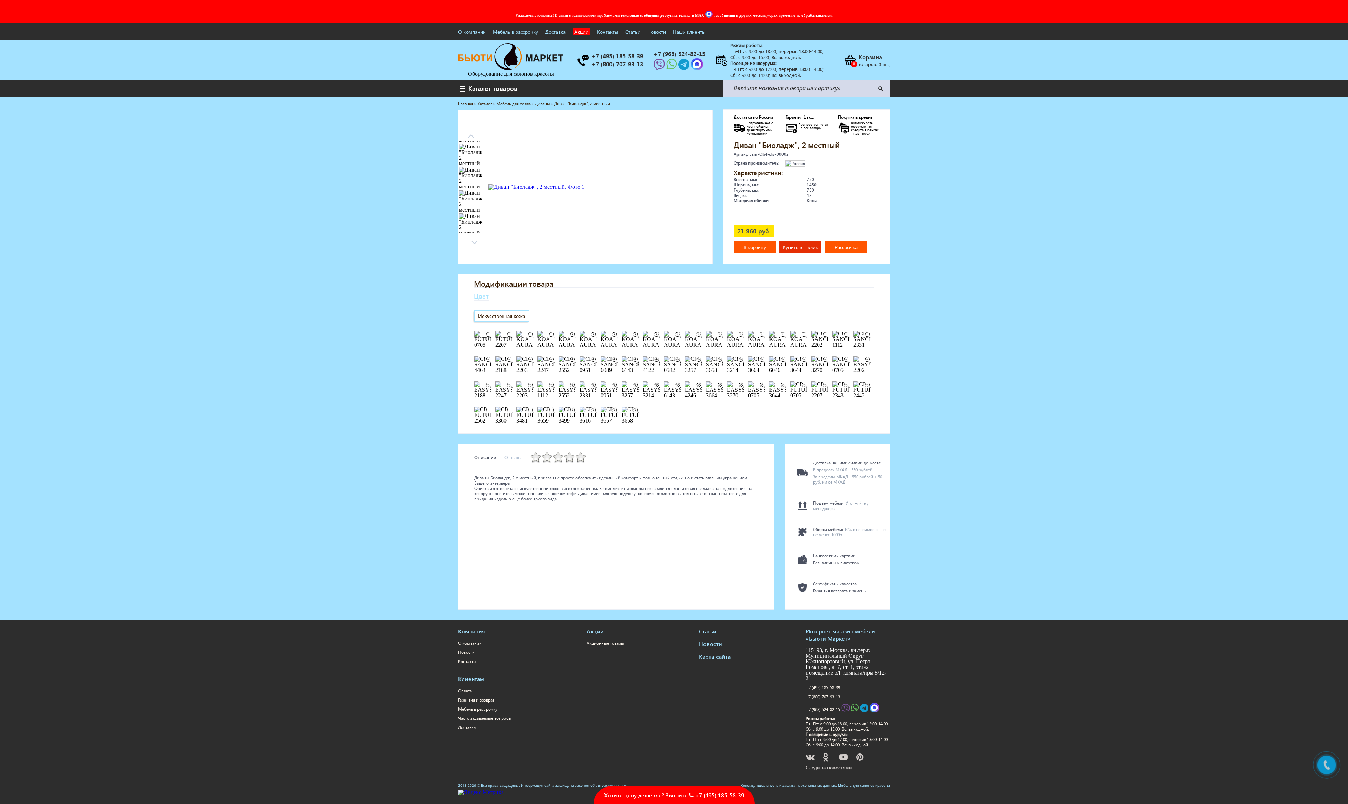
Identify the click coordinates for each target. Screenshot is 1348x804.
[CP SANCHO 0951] (593, 359)
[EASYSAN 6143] (677, 384)
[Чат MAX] (709, 15)
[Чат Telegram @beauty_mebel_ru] (684, 66)
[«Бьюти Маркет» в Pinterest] (860, 758)
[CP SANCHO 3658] (719, 359)
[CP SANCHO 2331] (867, 334)
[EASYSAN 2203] (530, 384)
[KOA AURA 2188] (593, 334)
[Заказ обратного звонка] (582, 60)
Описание (485, 457)
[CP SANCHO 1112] (846, 334)
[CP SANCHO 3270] (824, 359)
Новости (656, 31)
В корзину (755, 247)
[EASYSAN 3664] (719, 384)
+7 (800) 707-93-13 (823, 696)
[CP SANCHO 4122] (656, 359)
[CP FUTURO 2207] (824, 384)
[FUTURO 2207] (509, 334)
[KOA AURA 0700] (551, 334)
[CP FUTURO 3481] (530, 410)
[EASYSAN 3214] (656, 384)
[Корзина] (850, 60)
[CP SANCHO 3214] (740, 359)
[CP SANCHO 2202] (824, 334)
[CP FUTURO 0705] (803, 384)
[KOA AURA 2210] (677, 334)
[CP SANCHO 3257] (698, 359)
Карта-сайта (715, 656)
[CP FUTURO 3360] (509, 410)
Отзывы (513, 457)
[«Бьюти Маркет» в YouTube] (844, 758)
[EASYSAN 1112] (551, 384)
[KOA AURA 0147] (530, 334)
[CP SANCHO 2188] (509, 359)
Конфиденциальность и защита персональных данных (788, 785)
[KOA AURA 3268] (740, 334)
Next (470, 133)
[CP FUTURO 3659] (551, 410)
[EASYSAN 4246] (698, 384)
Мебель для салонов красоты (864, 785)
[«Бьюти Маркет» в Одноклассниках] (826, 758)
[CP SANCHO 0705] (846, 359)
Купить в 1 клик (800, 247)
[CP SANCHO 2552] (572, 359)
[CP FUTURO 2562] (487, 410)
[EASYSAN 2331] (593, 384)
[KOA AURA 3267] (719, 334)
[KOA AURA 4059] (761, 334)
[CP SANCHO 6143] (635, 359)
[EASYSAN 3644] (782, 384)
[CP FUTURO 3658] (635, 410)
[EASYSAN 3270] (740, 384)
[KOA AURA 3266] (698, 334)
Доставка (555, 31)
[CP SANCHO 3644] (803, 359)
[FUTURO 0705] (487, 334)
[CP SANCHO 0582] (677, 359)
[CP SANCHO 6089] (614, 359)
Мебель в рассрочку (515, 31)
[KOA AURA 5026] (782, 334)
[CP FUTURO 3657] (614, 410)
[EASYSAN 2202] (867, 359)
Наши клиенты (689, 31)
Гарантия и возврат (476, 700)
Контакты (607, 31)
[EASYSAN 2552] (572, 384)
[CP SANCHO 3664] (761, 359)
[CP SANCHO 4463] (487, 359)
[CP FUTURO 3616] (593, 410)
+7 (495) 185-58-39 (823, 687)
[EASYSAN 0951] (614, 384)
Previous (474, 240)
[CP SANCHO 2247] (551, 359)
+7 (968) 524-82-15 (823, 709)
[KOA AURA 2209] (656, 334)
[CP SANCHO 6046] (782, 359)
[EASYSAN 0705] (761, 384)
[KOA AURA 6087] (803, 334)
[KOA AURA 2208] (635, 334)
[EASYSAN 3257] (635, 384)
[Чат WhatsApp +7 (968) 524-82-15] (672, 66)
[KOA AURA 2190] (614, 334)
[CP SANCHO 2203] (530, 359)
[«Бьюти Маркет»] (510, 68)
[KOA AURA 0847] (572, 334)
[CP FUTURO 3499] (572, 410)
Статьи (632, 31)
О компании (472, 31)
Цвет (481, 296)
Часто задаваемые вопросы (484, 718)
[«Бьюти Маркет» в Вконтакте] (811, 758)
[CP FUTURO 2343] (846, 384)
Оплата (465, 690)
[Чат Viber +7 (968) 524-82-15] (660, 66)
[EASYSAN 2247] (509, 384)
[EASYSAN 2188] (487, 384)
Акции (581, 31)
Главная (465, 103)
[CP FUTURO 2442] (867, 384)
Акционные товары (605, 643)
